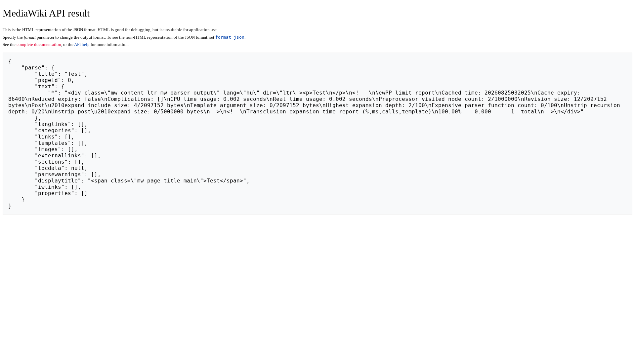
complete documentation (39, 44)
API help (82, 44)
